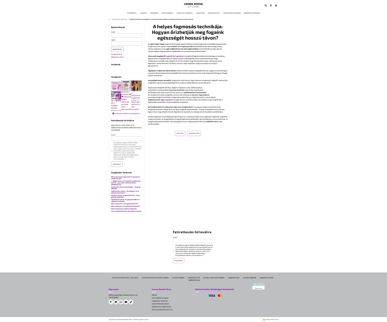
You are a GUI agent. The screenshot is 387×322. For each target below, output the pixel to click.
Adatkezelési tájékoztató (161, 307)
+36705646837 (114, 297)
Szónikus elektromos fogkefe (214, 278)
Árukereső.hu (258, 288)
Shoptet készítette (271, 319)
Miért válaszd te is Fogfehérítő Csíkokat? (125, 206)
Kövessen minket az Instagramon (127, 113)
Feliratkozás (117, 164)
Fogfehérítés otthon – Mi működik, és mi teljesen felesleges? (125, 192)
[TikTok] (130, 302)
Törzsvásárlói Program (160, 298)
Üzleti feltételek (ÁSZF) (160, 304)
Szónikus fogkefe (178, 278)
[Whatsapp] (120, 302)
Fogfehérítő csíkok (266, 278)
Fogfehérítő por (234, 278)
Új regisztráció (116, 54)
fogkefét (169, 56)
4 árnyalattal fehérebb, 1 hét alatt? (125, 278)
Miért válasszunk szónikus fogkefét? (124, 209)
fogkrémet (179, 56)
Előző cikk (180, 133)
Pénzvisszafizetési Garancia (162, 310)
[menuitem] (131, 13)
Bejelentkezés (117, 49)
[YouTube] (126, 302)
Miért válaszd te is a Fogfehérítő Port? (124, 204)
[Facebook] (111, 302)
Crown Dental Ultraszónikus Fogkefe (155, 278)
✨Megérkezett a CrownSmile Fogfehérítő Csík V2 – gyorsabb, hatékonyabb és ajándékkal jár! (126, 182)
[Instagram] (116, 302)
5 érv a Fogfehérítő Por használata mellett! (126, 211)
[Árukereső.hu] (258, 285)
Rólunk (154, 295)
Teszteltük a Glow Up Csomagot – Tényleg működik (125, 188)
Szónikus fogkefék (249, 278)
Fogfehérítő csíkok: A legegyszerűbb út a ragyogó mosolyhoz (125, 200)
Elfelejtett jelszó (117, 57)
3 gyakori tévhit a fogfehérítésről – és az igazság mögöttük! (125, 196)
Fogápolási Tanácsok (160, 301)
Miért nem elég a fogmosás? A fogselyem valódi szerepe (125, 177)
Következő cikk (194, 133)
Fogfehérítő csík (194, 278)
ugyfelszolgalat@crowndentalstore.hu (123, 295)
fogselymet (169, 100)
